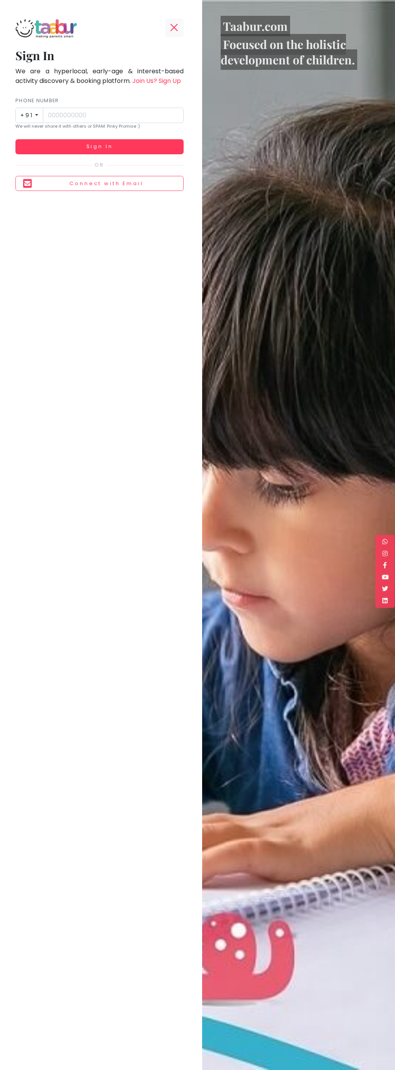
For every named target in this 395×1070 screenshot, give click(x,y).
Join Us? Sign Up (156, 80)
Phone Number (37, 100)
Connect (106, 183)
